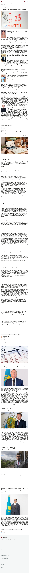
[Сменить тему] (25, 1)
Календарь (2, 334)
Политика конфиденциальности (5, 555)
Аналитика (2, 546)
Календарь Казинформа (5, 125)
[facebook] (6, 539)
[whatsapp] (2, 7)
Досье (22, 3)
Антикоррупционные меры (4, 558)
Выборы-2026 (5, 3)
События (15, 334)
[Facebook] (5, 7)
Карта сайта (2, 564)
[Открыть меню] (27, 1)
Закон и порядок (25, 3)
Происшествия (3, 543)
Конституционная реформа (13, 3)
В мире (1, 549)
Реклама (2, 567)
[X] (6, 7)
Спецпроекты (19, 3)
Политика (2, 545)
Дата (10, 125)
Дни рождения (16, 529)
